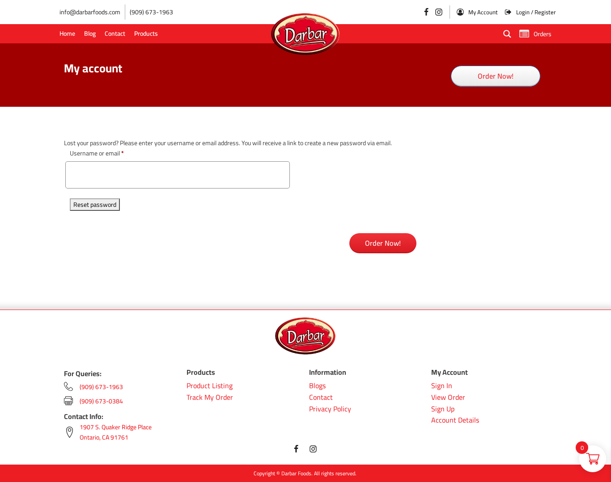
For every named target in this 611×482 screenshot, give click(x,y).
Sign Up (442, 409)
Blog (90, 33)
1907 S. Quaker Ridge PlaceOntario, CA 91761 (116, 432)
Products (146, 33)
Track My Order (210, 397)
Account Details (455, 420)
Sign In (441, 386)
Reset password (94, 204)
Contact (115, 33)
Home (67, 33)
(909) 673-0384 (101, 401)
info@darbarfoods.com (89, 12)
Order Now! (495, 76)
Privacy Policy (330, 409)
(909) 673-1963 (151, 12)
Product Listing (210, 386)
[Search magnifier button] (507, 34)
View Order (448, 397)
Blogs (317, 386)
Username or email (97, 153)
